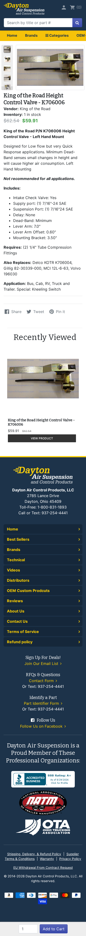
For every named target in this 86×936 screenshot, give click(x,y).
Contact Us (17, 621)
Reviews (15, 600)
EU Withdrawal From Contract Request (43, 867)
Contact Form (42, 680)
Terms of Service (23, 631)
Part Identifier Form (42, 703)
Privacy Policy (70, 859)
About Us (15, 611)
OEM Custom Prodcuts (28, 590)
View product (42, 438)
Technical (16, 559)
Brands (31, 35)
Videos (13, 570)
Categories (58, 35)
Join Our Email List (41, 663)
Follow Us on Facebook (42, 726)
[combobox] (38, 22)
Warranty (47, 859)
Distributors (18, 580)
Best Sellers (18, 539)
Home (12, 35)
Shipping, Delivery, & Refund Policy (34, 854)
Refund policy (19, 641)
